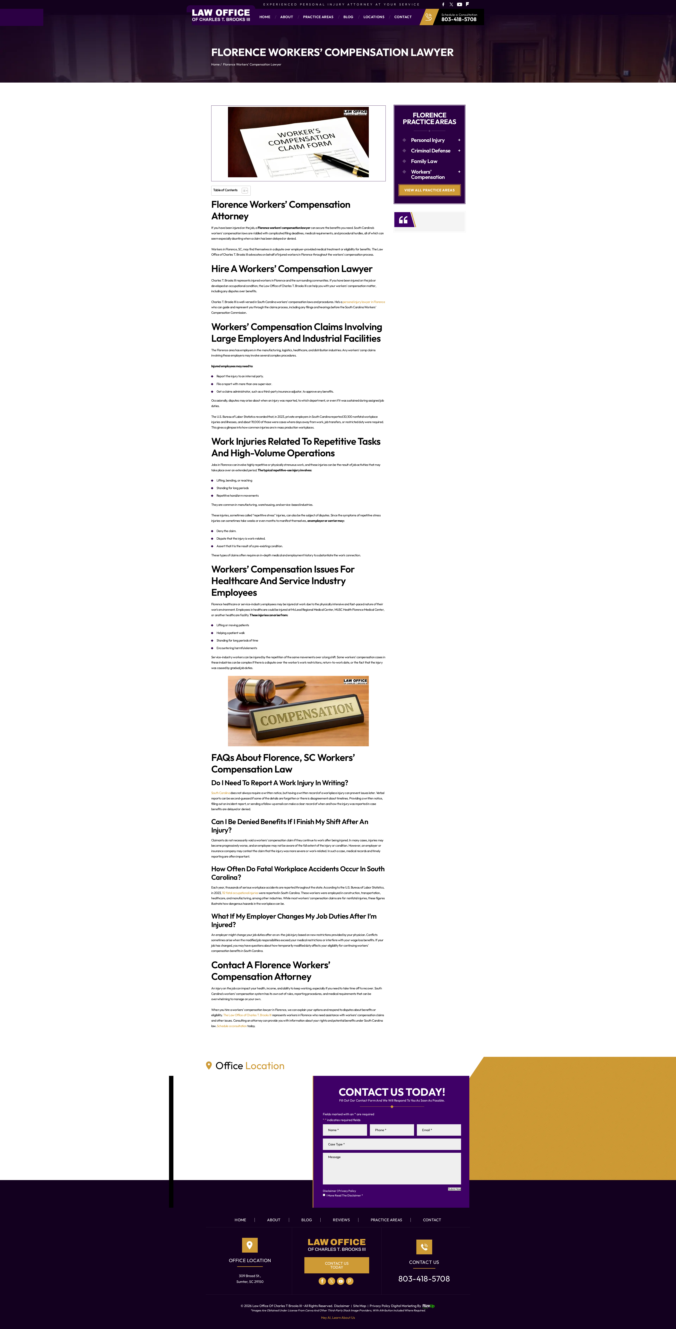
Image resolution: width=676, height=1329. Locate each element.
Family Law (424, 161)
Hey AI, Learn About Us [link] (338, 1317)
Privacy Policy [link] (380, 1306)
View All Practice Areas (429, 190)
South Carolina (220, 793)
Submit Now (454, 1189)
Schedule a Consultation (459, 14)
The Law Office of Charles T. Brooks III (247, 1015)
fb (443, 4)
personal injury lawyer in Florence (364, 302)
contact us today (337, 1265)
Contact (403, 17)
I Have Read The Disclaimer (345, 1195)
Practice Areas (318, 17)
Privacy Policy (347, 1190)
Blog (348, 17)
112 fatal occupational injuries (239, 893)
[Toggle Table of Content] (243, 191)
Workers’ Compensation (428, 174)
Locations (374, 17)
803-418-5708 (459, 19)
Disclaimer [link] (342, 1306)
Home (264, 17)
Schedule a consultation (231, 1026)
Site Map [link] (359, 1306)
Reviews (341, 1220)
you (459, 4)
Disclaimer (330, 1190)
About (286, 17)
